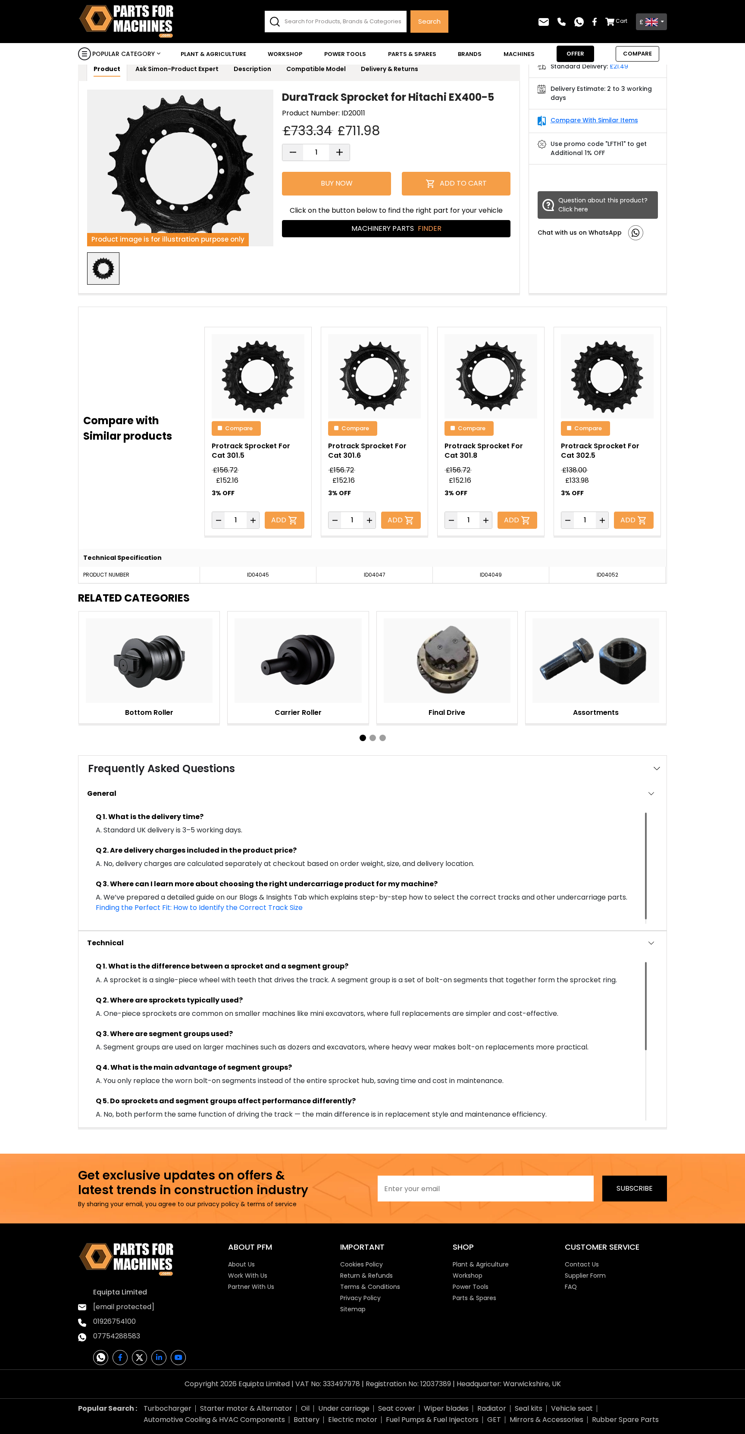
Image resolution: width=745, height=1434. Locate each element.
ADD (279, 520)
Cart (621, 21)
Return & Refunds (366, 1275)
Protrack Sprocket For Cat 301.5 (251, 450)
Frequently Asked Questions (161, 768)
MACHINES (519, 54)
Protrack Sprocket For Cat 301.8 (483, 450)
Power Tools (345, 54)
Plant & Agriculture (213, 54)
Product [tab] (107, 69)
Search (429, 21)
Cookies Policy (361, 1264)
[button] (363, 738)
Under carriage (343, 1408)
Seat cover (396, 1408)
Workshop (285, 54)
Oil (305, 1408)
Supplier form (585, 1275)
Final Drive (447, 712)
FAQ (571, 1286)
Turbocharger (167, 1408)
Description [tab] (252, 69)
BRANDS (470, 54)
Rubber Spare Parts (625, 1420)
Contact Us (582, 1264)
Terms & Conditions (370, 1286)
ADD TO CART (463, 183)
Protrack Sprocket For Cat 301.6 (367, 450)
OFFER (575, 54)
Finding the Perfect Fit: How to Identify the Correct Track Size (199, 908)
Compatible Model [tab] (316, 69)
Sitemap (353, 1309)
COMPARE (637, 54)
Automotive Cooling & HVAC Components (214, 1420)
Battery (306, 1420)
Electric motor (352, 1420)
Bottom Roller (149, 712)
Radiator (491, 1408)
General (101, 793)
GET (494, 1420)
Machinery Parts (396, 228)
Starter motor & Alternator (246, 1408)
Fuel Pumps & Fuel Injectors (432, 1420)
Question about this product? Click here (603, 205)
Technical (105, 943)
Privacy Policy (360, 1298)
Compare (239, 428)
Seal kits (528, 1408)
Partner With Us (251, 1286)
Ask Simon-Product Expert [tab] (177, 69)
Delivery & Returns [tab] (389, 69)
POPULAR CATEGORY (123, 54)
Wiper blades (446, 1408)
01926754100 (114, 1321)
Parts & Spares (412, 54)
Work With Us (247, 1275)
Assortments (596, 712)
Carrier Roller (298, 712)
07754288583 (116, 1336)
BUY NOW (337, 183)
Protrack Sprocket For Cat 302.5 (600, 450)
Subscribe (635, 1188)
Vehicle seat (572, 1408)
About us (241, 1264)
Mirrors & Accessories (546, 1420)
